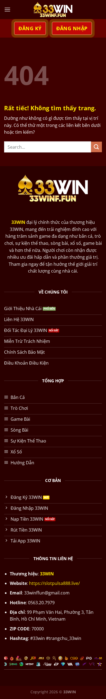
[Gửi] (96, 147)
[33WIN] (53, 9)
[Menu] (7, 9)
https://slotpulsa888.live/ (54, 583)
